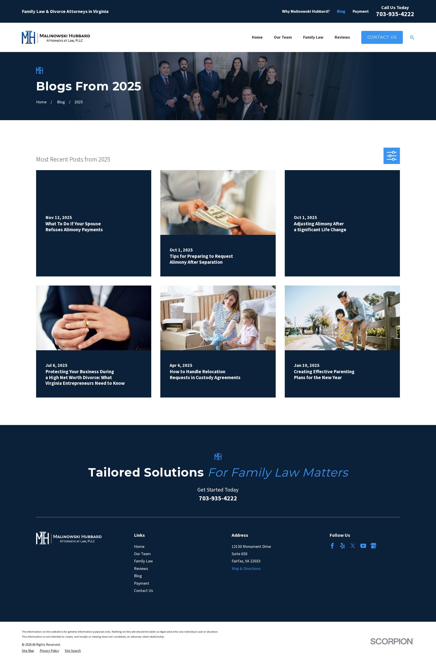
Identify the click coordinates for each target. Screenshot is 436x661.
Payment (361, 11)
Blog (341, 11)
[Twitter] (353, 546)
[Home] (56, 37)
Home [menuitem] (257, 37)
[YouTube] (363, 546)
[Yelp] (342, 546)
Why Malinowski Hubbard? (306, 11)
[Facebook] (332, 546)
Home (139, 546)
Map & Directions (246, 568)
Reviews (141, 568)
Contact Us (382, 37)
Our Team (142, 553)
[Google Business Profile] (373, 546)
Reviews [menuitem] (342, 37)
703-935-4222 (395, 14)
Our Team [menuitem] (283, 37)
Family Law (143, 561)
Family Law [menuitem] (313, 37)
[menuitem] (28, 651)
